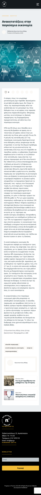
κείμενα (29, 348)
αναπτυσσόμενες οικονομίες (14, 348)
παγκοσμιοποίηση (11, 351)
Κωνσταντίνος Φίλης (20, 31)
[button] (38, 4)
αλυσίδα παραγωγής (11, 344)
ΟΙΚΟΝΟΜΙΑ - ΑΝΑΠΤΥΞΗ (9, 15)
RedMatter (24, 487)
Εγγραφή (20, 468)
